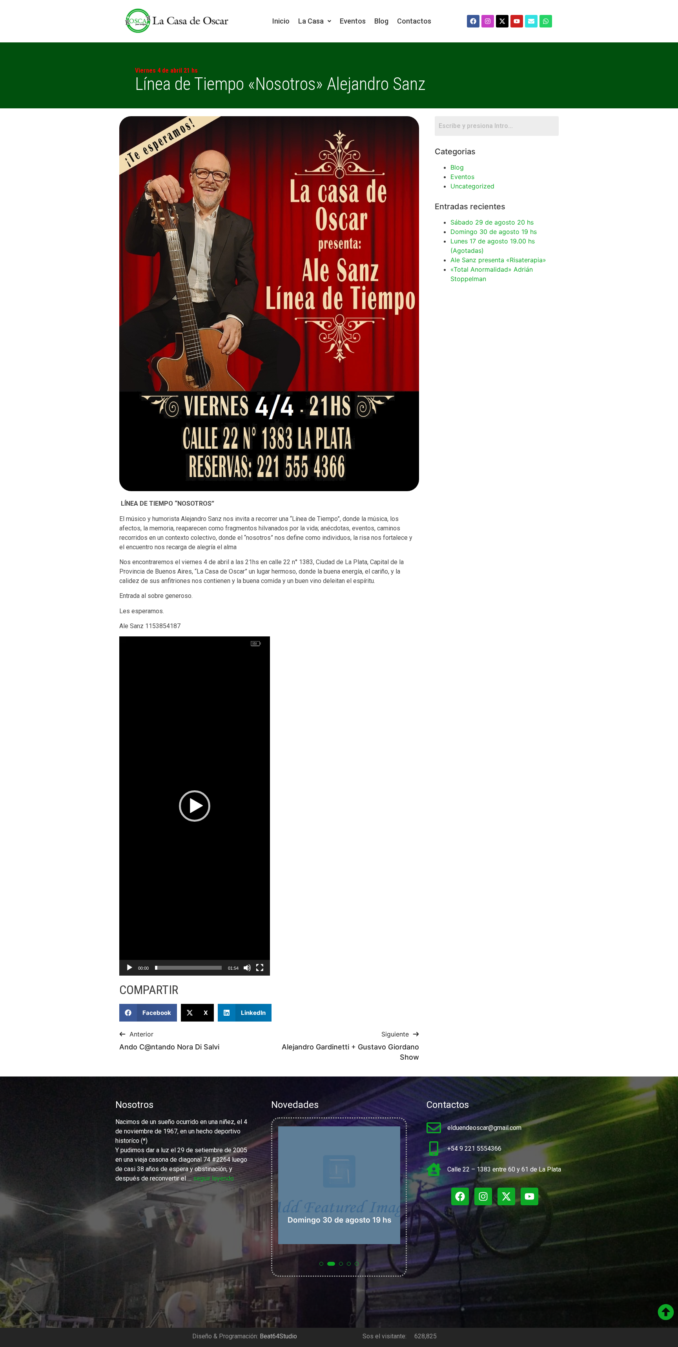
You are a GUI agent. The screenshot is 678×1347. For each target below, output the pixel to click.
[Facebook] (473, 21)
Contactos (414, 21)
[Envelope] (531, 21)
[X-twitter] (502, 21)
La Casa (311, 21)
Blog (381, 21)
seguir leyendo (213, 1178)
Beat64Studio (278, 1336)
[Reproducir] (129, 968)
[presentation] (285, 1201)
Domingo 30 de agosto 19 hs (493, 232)
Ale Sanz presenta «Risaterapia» (498, 260)
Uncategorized (472, 186)
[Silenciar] (247, 968)
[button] (314, 21)
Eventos (353, 21)
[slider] (188, 968)
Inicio (281, 21)
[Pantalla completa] (260, 968)
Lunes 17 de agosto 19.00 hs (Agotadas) (388, 1215)
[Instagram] (487, 21)
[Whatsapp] (545, 21)
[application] (194, 806)
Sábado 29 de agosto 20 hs (492, 222)
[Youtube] (516, 21)
